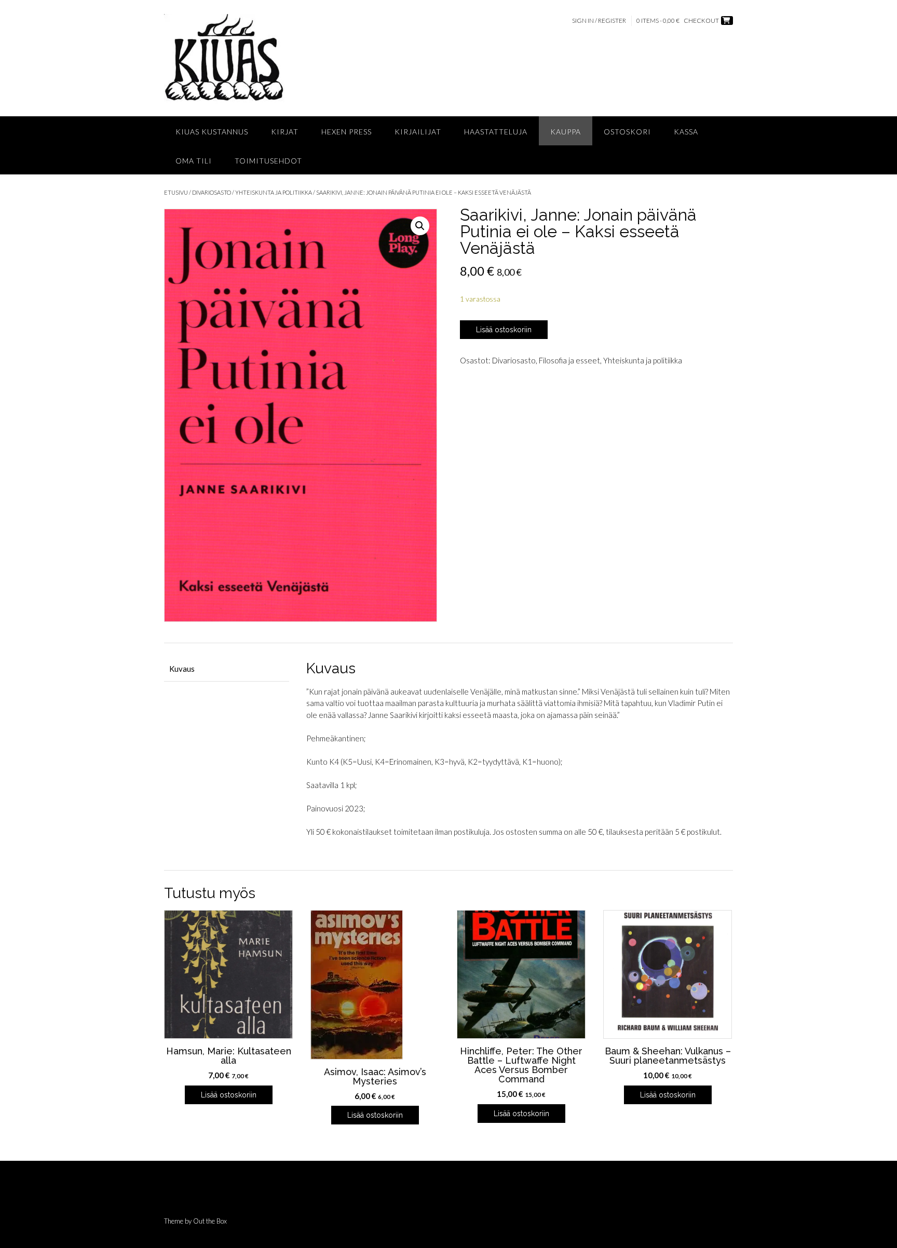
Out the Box (210, 1221)
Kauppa (565, 131)
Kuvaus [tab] (182, 668)
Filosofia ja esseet (569, 360)
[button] (420, 225)
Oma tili (193, 160)
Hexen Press (346, 131)
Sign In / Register (599, 20)
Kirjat (284, 131)
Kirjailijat (418, 131)
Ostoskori (627, 131)
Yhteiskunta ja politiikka (273, 192)
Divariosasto (211, 192)
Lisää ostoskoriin (504, 329)
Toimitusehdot (268, 160)
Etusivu (176, 192)
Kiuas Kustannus (211, 131)
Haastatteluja (495, 131)
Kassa (686, 131)
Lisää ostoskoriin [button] (228, 1095)
